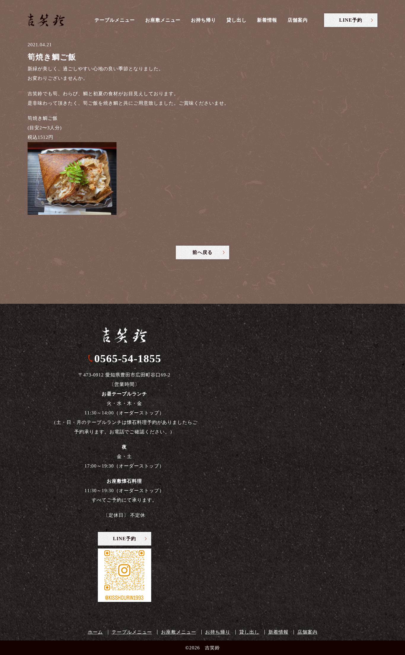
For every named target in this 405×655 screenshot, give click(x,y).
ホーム (95, 632)
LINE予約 (350, 20)
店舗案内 (298, 20)
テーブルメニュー (115, 20)
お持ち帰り (203, 20)
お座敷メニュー (163, 20)
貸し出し (237, 20)
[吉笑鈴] (46, 20)
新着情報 (267, 20)
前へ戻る (202, 252)
